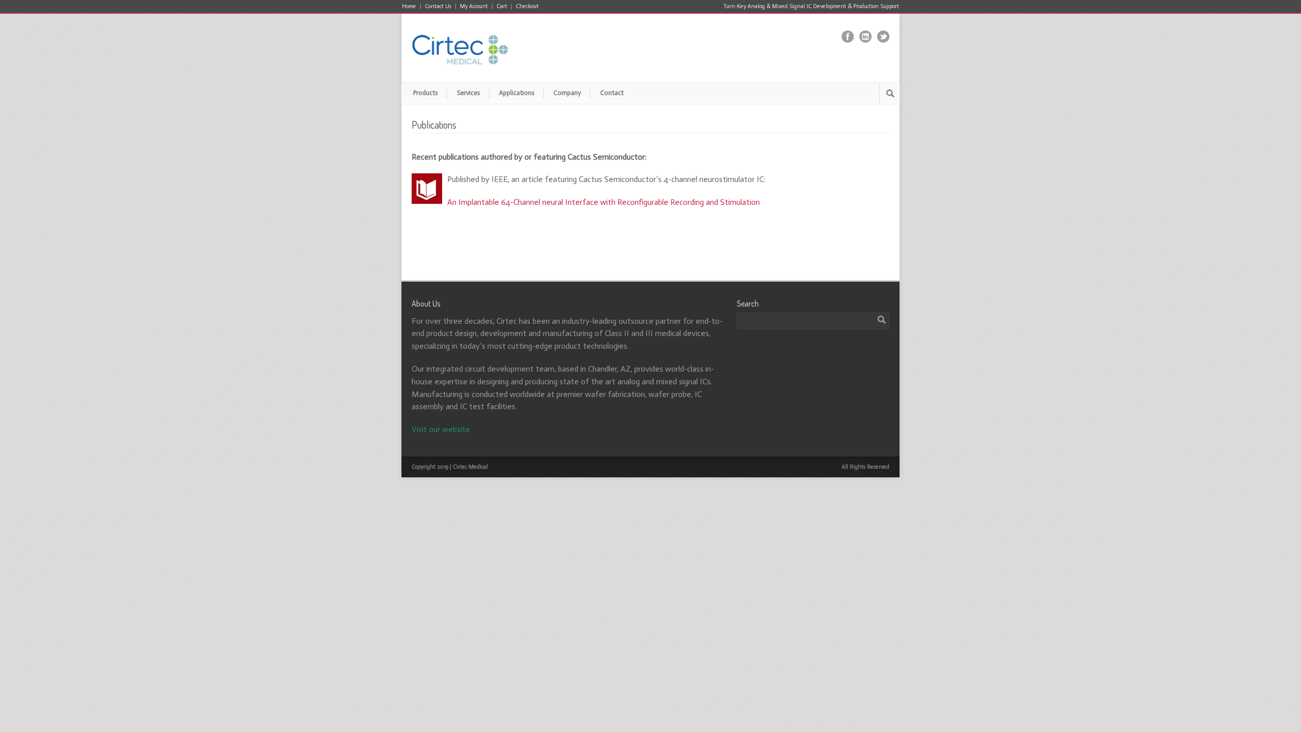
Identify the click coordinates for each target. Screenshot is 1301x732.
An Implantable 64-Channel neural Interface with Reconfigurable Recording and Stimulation (603, 202)
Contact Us (438, 6)
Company (567, 93)
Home (409, 6)
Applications (516, 93)
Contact (612, 93)
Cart (502, 6)
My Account (474, 6)
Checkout (527, 6)
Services (468, 93)
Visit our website (441, 429)
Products (425, 93)
